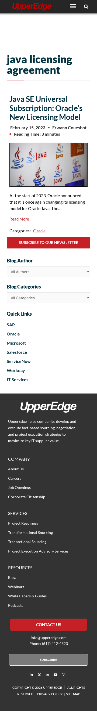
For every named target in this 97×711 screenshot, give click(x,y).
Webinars (16, 586)
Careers (14, 478)
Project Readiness (23, 523)
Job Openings (19, 487)
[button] (73, 6)
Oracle (39, 230)
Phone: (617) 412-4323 (48, 643)
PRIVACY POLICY (50, 694)
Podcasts (15, 605)
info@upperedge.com (49, 637)
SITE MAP (73, 694)
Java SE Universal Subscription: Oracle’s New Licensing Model (45, 107)
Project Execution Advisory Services (38, 551)
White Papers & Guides (27, 596)
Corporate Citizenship (26, 497)
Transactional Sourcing (27, 541)
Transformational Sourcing (30, 532)
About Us (16, 469)
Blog (12, 577)
